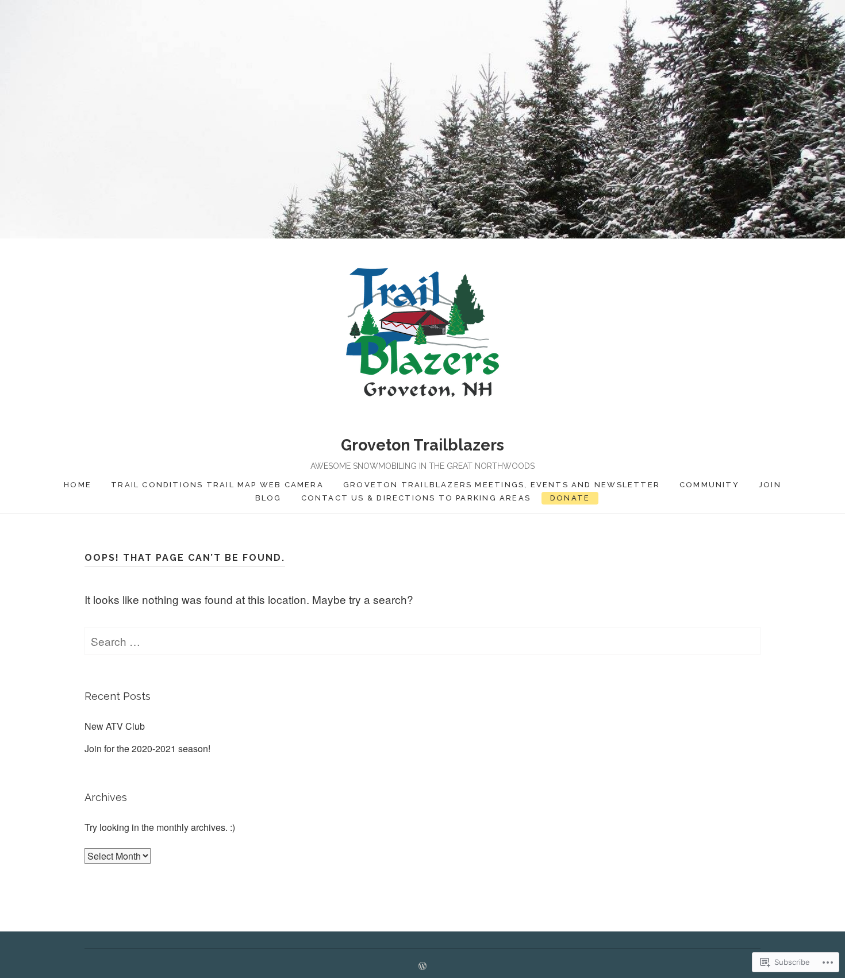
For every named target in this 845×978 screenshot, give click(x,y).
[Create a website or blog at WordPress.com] (422, 966)
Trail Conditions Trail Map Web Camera (217, 484)
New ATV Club (114, 726)
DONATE (570, 498)
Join (770, 484)
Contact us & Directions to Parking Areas (416, 498)
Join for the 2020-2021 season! (147, 748)
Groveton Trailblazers (422, 445)
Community (709, 484)
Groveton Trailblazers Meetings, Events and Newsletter (501, 484)
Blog (268, 498)
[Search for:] (422, 641)
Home (77, 484)
